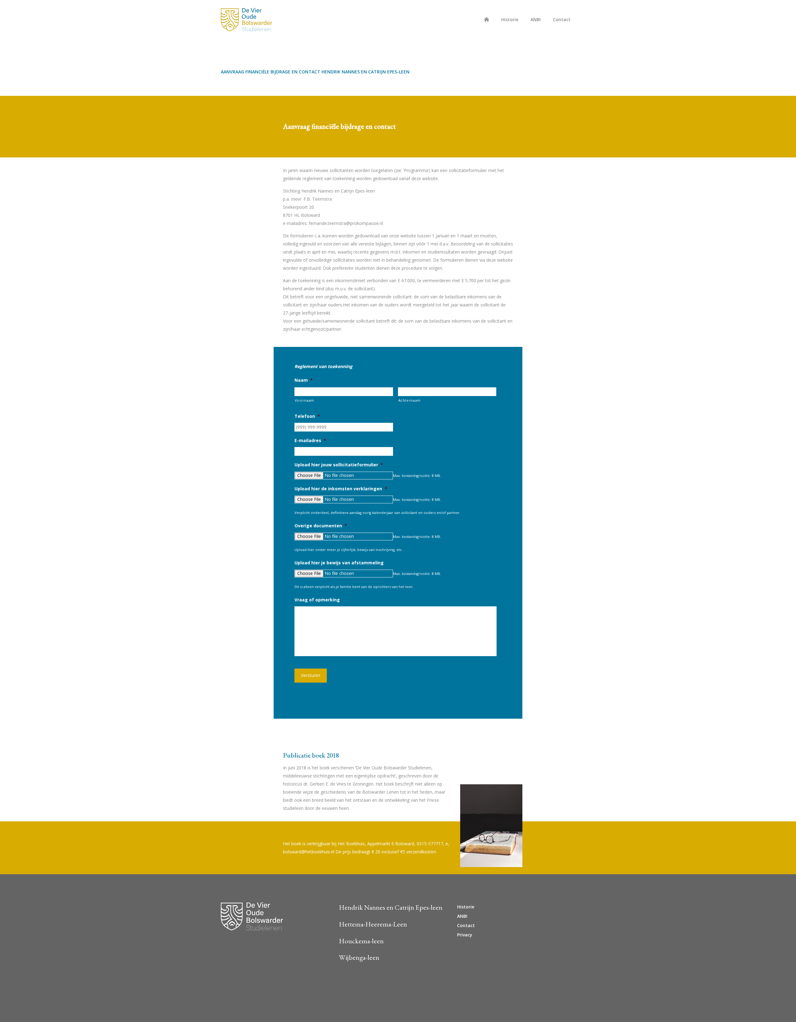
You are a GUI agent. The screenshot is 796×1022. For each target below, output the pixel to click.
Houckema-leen (361, 940)
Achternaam (409, 400)
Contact (562, 19)
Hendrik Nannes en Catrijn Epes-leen (390, 907)
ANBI (535, 19)
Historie (509, 19)
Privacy (464, 935)
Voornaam (304, 400)
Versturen (310, 675)
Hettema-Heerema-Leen (373, 924)
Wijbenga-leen (359, 957)
